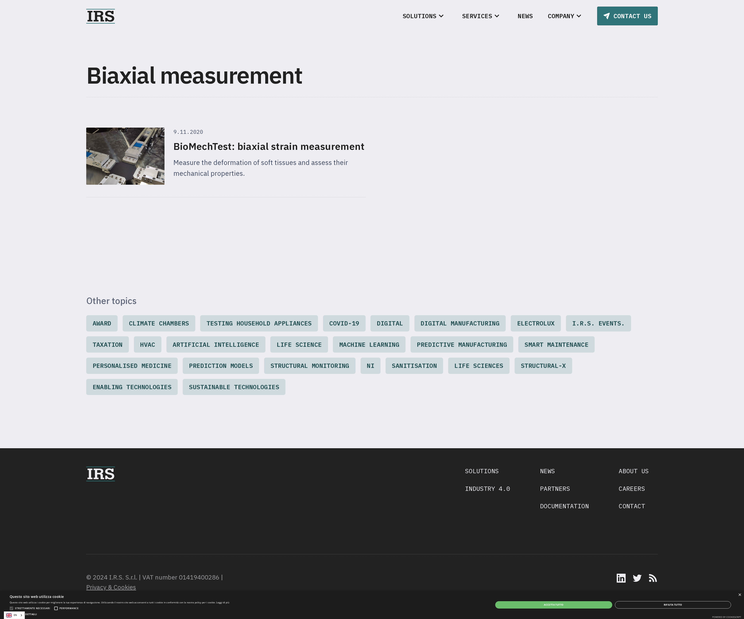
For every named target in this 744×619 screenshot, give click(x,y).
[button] (425, 15)
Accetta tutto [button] (553, 604)
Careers (632, 488)
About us (634, 471)
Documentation (564, 506)
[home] (100, 16)
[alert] (372, 605)
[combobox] (14, 615)
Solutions (482, 471)
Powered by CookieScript (726, 617)
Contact (632, 506)
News (525, 16)
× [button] (739, 594)
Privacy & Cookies (111, 587)
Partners (555, 488)
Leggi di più (222, 602)
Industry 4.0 (487, 488)
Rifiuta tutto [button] (673, 604)
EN (15, 615)
